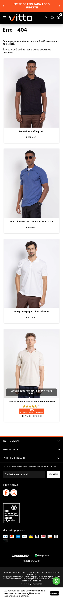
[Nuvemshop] (32, 584)
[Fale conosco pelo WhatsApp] (56, 581)
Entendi (54, 593)
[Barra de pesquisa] (52, 18)
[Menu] (5, 18)
